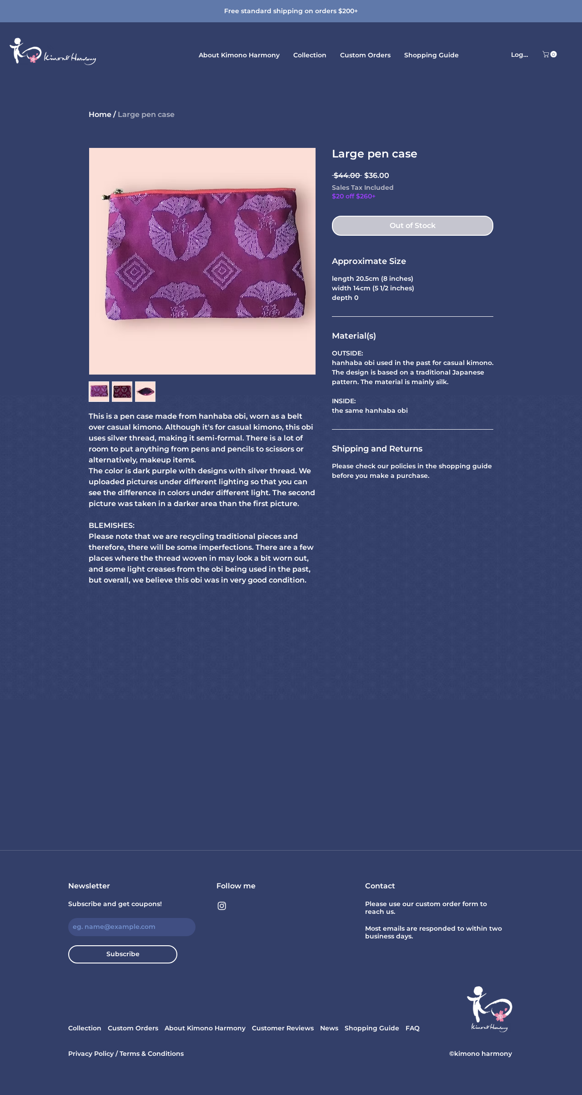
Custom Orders (133, 1028)
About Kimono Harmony (205, 1028)
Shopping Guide (372, 1028)
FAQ (413, 1028)
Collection (84, 1028)
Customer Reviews (283, 1028)
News (329, 1028)
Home (100, 114)
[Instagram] (221, 905)
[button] (550, 54)
